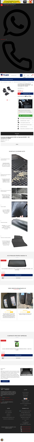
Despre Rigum (5, 381)
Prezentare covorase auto (25, 417)
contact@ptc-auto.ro (8, 5)
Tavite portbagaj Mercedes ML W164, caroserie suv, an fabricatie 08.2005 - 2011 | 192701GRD (17, 269)
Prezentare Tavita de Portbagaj (25, 415)
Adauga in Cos (18, 275)
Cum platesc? (25, 397)
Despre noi (8, 414)
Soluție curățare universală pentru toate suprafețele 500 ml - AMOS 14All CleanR (17, 349)
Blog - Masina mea (8, 412)
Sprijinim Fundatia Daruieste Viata (8, 417)
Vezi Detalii (18, 278)
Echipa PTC (8, 415)
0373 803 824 (7, 397)
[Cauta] (21, 75)
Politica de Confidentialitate (25, 403)
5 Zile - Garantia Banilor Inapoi (25, 414)
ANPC (25, 420)
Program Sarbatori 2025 (25, 412)
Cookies (25, 405)
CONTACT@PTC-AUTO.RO (8, 399)
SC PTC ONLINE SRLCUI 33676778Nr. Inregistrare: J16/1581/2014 (25, 423)
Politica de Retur (25, 392)
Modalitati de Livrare (25, 400)
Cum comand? (25, 395)
